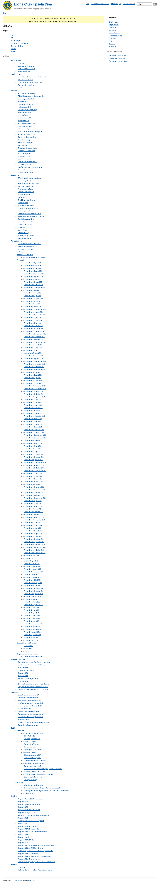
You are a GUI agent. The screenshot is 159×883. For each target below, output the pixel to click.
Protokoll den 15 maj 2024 (33, 320)
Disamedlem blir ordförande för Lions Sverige (33, 689)
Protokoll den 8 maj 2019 (32, 449)
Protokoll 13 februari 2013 (32, 618)
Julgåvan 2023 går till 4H (26, 812)
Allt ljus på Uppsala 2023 (26, 123)
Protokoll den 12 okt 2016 (32, 523)
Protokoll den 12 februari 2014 (34, 591)
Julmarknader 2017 (24, 71)
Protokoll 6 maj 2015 (31, 558)
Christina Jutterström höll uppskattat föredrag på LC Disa (43, 788)
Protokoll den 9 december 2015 (34, 544)
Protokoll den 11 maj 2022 (33, 375)
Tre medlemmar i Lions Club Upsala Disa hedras (34, 662)
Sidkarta (13, 51)
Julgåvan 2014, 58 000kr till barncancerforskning (34, 856)
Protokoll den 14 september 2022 (35, 369)
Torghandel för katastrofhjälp (27, 148)
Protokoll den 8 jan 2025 (32, 304)
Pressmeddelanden (18, 659)
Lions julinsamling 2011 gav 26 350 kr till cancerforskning (37, 862)
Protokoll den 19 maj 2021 (33, 399)
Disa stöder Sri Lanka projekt (27, 162)
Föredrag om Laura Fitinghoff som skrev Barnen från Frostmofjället (46, 791)
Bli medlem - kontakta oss (100, 4)
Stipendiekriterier (23, 719)
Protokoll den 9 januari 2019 (33, 460)
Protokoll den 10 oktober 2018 (34, 468)
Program (20, 782)
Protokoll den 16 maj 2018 (33, 476)
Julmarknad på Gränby (31, 744)
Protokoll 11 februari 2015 (32, 566)
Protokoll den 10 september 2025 (35, 287)
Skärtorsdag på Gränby (26, 118)
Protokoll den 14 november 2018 (35, 465)
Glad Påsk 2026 (29, 736)
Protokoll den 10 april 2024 (33, 323)
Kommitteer (28, 648)
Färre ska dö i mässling (26, 85)
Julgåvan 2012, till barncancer (28, 853)
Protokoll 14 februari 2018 (32, 484)
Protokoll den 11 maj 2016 (33, 531)
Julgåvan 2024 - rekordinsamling (29, 804)
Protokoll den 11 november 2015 (35, 547)
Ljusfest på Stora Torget (26, 670)
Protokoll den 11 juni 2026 (32, 263)
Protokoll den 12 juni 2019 (33, 446)
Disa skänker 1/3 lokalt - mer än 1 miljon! (32, 77)
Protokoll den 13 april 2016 (33, 533)
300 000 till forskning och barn (28, 678)
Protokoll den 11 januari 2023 (34, 358)
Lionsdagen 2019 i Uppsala (33, 750)
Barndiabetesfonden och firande (28, 183)
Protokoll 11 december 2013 (33, 596)
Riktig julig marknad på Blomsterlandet (31, 96)
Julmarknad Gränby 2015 (32, 766)
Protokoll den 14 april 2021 (33, 405)
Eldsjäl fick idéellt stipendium (28, 725)
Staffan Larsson (17, 880)
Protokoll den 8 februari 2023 (33, 356)
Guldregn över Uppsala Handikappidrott (31, 821)
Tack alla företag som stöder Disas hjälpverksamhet (35, 870)
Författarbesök (23, 203)
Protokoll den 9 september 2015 (35, 553)
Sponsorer (14, 864)
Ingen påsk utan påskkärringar (34, 763)
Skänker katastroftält (25, 88)
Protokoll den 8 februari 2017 (33, 512)
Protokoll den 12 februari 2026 (34, 274)
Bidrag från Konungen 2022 (27, 137)
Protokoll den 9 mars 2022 (33, 380)
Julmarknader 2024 (24, 112)
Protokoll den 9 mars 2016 (33, 536)
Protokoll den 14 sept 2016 (33, 525)
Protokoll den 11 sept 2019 (33, 443)
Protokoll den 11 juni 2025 (32, 290)
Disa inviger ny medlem (26, 219)
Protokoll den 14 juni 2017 (33, 501)
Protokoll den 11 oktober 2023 (34, 339)
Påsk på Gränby (23, 129)
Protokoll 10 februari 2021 (32, 410)
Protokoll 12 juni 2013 (31, 607)
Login (33, 880)
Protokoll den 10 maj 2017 (33, 503)
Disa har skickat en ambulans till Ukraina (32, 665)
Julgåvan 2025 (23, 802)
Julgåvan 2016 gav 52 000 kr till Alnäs (31, 848)
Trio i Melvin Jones (24, 238)
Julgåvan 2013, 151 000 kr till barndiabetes (32, 832)
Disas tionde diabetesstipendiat (28, 698)
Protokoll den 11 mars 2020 (33, 427)
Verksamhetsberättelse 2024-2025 (29, 244)
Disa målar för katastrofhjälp (33, 733)
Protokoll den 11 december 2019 (35, 435)
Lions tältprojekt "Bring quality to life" (30, 82)
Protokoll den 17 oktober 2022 (34, 367)
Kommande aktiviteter (25, 255)
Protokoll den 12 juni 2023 (33, 317)
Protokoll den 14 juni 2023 (33, 345)
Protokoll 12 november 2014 (33, 577)
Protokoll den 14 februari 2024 (34, 328)
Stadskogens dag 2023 (25, 126)
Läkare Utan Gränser (25, 224)
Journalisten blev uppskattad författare (31, 216)
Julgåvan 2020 (23, 673)
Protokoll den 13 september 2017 (35, 498)
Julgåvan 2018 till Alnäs (26, 840)
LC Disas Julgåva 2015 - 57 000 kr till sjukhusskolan (35, 851)
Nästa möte (22, 252)
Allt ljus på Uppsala (24, 153)
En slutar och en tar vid (26, 192)
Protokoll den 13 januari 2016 (34, 542)
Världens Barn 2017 (30, 752)
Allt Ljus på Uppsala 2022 (26, 134)
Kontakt (13, 49)
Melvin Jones (22, 230)
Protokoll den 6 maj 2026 (32, 265)
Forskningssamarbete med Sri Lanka (30, 714)
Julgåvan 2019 (23, 676)
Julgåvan (14, 796)
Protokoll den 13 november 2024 (35, 309)
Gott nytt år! (22, 227)
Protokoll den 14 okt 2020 (32, 421)
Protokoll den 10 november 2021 (35, 389)
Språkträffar (22, 101)
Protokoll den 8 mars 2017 (33, 509)
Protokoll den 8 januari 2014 (33, 594)
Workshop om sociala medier (34, 785)
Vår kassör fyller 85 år (25, 186)
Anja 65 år (21, 197)
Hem (87, 4)
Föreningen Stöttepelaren (26, 151)
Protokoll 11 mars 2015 (32, 564)
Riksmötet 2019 (23, 233)
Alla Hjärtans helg (24, 140)
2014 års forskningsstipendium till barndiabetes (34, 684)
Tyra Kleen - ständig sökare (27, 200)
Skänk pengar (116, 4)
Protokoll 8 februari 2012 (32, 632)
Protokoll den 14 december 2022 (35, 361)
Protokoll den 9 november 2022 (34, 364)
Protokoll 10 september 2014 (33, 605)
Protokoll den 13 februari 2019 (34, 457)
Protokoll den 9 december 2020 (34, 416)
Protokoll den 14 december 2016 (35, 517)
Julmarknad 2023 (23, 121)
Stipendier (14, 692)
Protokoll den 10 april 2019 (33, 451)
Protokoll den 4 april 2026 (32, 268)
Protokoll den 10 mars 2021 (33, 408)
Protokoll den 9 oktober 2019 (33, 441)
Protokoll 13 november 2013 (33, 599)
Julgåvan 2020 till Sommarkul (28, 826)
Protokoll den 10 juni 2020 (33, 424)
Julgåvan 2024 (23, 807)
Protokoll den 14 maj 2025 (33, 293)
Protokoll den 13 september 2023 (35, 342)
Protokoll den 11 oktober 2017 (34, 495)
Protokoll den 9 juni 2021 (32, 402)
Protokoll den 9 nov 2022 (26, 69)
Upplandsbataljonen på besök (28, 208)
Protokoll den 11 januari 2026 (34, 276)
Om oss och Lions (129, 4)
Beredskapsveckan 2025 (26, 99)
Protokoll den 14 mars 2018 (33, 482)
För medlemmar (16, 241)
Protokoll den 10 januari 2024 (34, 331)
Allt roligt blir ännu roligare (26, 93)
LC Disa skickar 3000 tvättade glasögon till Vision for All (43, 769)
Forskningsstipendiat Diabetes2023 (30, 706)
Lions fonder (22, 63)
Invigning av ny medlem (26, 235)
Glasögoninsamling (30, 780)
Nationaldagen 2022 (30, 741)
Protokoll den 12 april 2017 (33, 506)
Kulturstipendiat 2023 (25, 709)
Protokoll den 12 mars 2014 (33, 588)
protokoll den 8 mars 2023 (33, 353)
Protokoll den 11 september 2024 (35, 315)
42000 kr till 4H (23, 668)
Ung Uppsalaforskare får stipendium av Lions (33, 687)
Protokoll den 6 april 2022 (32, 378)
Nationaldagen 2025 (24, 107)
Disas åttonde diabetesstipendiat (29, 711)
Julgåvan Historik (24, 837)
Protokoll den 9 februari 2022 (33, 383)
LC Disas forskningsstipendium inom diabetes (33, 722)
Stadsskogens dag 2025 (26, 104)
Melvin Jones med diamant (27, 222)
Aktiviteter (14, 90)
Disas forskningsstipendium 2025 (29, 695)
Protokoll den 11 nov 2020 (33, 419)
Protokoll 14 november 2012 (33, 624)
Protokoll (20, 260)
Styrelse (27, 651)
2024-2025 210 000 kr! (25, 80)
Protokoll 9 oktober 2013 (32, 602)
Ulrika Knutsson (29, 793)
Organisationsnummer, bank (27, 654)
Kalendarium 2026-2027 (26, 249)
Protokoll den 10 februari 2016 (34, 539)
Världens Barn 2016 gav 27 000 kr (35, 771)
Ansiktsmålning (23, 170)
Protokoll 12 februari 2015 (32, 301)
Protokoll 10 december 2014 (33, 572)
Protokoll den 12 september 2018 (35, 471)
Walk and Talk (22, 145)
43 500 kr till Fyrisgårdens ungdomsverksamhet (34, 815)
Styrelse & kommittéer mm (26, 643)
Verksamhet (15, 175)
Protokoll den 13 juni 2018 (33, 473)
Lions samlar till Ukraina (26, 66)
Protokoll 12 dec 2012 (31, 621)
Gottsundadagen (29, 747)
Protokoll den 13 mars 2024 (33, 326)
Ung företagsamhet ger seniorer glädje (31, 703)
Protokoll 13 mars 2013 (32, 616)
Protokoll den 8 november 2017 (34, 492)
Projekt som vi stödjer (25, 172)
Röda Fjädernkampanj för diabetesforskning (38, 774)
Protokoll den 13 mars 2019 (33, 454)
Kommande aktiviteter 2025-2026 (35, 257)
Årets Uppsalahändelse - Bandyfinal (30, 131)
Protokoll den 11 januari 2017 (34, 514)
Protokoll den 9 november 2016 (34, 520)
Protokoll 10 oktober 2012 (32, 626)
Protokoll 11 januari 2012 (32, 635)
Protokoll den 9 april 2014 (32, 585)
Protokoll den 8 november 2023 (34, 337)
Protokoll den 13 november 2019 (35, 438)
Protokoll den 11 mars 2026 (33, 271)
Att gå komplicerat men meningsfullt (30, 167)
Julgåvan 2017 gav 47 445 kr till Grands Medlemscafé (36, 845)
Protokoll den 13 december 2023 (35, 334)
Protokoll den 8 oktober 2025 (33, 285)
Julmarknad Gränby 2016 (32, 758)
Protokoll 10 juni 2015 (31, 555)
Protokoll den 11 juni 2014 (32, 580)
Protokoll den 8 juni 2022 (32, 372)
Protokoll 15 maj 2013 (31, 610)
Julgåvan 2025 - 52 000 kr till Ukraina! (30, 799)
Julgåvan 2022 (23, 818)
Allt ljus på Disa (23, 115)
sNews (29, 880)
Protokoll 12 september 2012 (33, 629)
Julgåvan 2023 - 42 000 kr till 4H (29, 810)
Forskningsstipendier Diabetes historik (31, 700)
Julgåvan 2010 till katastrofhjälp (28, 829)
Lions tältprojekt (23, 681)
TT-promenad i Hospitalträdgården (29, 178)
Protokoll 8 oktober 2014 (32, 575)
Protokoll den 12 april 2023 (33, 350)
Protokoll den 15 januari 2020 (34, 432)
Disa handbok (28, 646)
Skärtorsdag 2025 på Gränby (27, 110)
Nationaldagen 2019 (24, 156)
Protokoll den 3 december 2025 (34, 279)
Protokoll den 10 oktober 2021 (34, 394)
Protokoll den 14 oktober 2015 (34, 550)
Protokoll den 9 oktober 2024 (33, 312)
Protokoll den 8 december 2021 (34, 386)
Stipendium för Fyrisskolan (33, 777)
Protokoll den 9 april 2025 (32, 296)
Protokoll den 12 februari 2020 (34, 430)
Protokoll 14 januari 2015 (32, 569)
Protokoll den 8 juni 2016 (32, 528)
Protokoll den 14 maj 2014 (33, 583)
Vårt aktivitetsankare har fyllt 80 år (29, 214)
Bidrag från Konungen (25, 142)
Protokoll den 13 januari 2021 (34, 413)
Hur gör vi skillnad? (24, 164)
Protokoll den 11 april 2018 (33, 479)
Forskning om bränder (25, 211)
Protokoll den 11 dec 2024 (33, 306)
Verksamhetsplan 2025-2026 (27, 246)
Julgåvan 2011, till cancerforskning (29, 859)
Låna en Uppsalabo (24, 159)
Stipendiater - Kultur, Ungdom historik (30, 717)
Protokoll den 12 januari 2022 (34, 391)
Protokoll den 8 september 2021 (35, 397)
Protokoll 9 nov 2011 (31, 640)
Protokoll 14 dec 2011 (31, 637)
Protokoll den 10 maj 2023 (33, 348)
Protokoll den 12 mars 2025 (33, 298)
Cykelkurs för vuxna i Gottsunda (35, 760)
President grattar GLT (25, 181)
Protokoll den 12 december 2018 (35, 462)
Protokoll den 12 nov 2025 (33, 282)
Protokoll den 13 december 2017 (35, 490)
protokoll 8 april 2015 (31, 561)
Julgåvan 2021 (23, 823)
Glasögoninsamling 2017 (32, 755)
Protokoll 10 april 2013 (31, 613)
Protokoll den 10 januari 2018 (34, 487)
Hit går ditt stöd (16, 74)
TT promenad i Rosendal (26, 205)
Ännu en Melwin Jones (25, 189)
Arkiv (12, 38)
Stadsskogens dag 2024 (32, 739)
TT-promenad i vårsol (25, 194)
